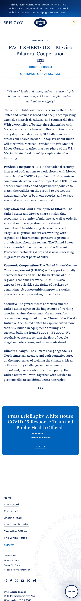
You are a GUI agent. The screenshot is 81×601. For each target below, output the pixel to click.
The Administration (16, 524)
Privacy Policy (11, 560)
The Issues (11, 511)
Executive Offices (15, 531)
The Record (11, 504)
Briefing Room (40, 67)
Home (7, 497)
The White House (15, 537)
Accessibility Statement (17, 570)
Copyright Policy (12, 565)
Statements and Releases (40, 73)
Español (9, 544)
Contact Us (10, 555)
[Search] (74, 22)
